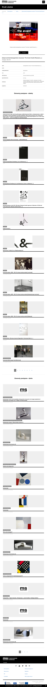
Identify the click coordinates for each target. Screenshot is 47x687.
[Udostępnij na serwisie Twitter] (9, 59)
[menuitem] (6, 662)
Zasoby (17, 11)
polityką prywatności (37, 685)
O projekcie (6, 676)
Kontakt (26, 673)
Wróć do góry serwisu (29, 676)
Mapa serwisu (6, 671)
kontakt (5, 662)
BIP (4, 673)
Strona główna (10, 11)
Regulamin (26, 671)
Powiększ (24, 52)
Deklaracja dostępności (29, 668)
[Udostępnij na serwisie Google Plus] (7, 59)
